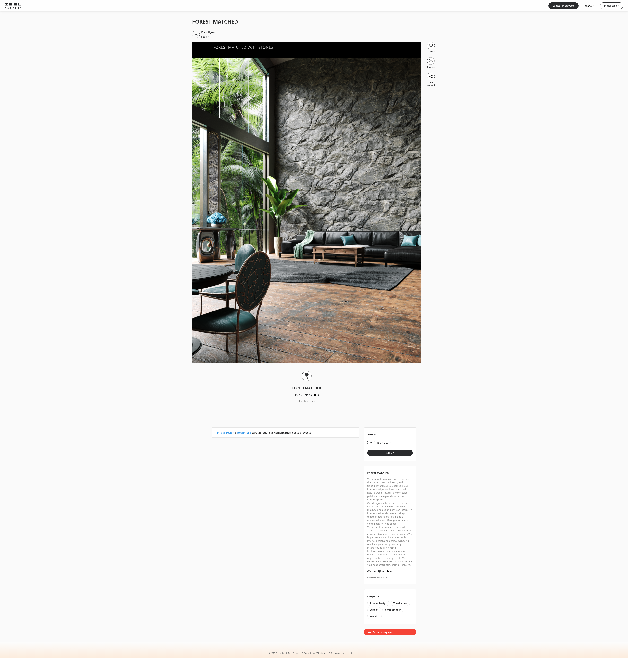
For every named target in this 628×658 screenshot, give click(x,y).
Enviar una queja (382, 632)
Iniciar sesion (611, 5)
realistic (374, 616)
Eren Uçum (208, 32)
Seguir (205, 36)
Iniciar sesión (225, 432)
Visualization (400, 603)
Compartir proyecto (563, 5)
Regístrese (244, 432)
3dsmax (374, 609)
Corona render (393, 609)
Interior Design (378, 603)
